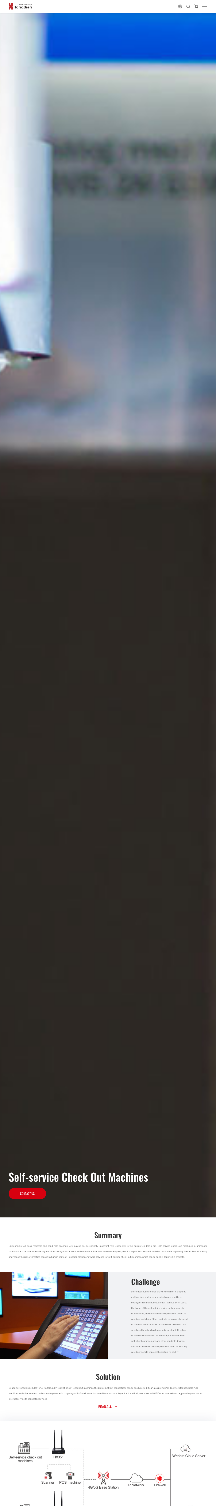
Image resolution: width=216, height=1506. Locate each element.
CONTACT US (27, 1193)
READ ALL (105, 1406)
